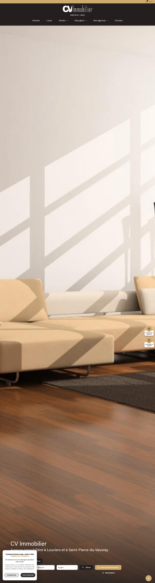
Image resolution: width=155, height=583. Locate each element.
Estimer (37, 561)
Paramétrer (11, 575)
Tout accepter (28, 575)
